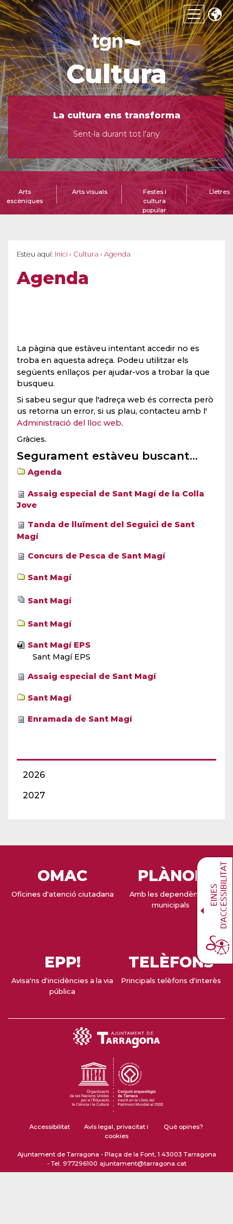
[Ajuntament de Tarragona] (116, 46)
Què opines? (183, 1127)
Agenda (45, 472)
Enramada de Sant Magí (80, 719)
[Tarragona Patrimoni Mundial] (116, 1107)
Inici (61, 254)
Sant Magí (50, 577)
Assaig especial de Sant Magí (92, 676)
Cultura (116, 74)
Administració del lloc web (69, 423)
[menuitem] (113, 775)
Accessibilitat (49, 1127)
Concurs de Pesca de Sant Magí (96, 556)
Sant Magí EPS (59, 645)
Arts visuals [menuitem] (89, 192)
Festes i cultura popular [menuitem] (154, 201)
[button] (214, 15)
